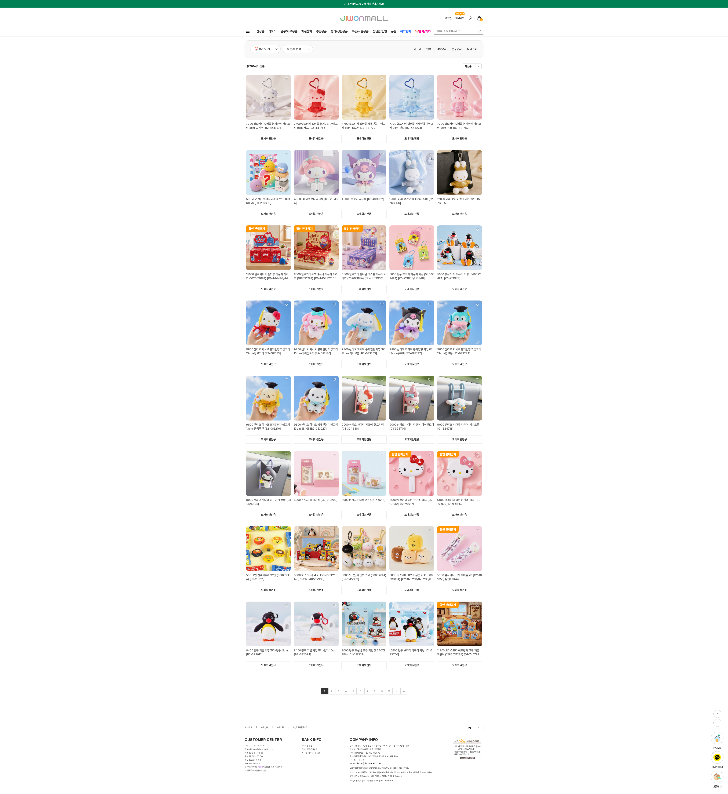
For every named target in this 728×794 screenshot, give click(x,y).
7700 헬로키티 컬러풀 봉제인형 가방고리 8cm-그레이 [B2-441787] (268, 125)
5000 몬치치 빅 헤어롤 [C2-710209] (315, 500)
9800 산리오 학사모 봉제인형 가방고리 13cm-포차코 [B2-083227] (316, 426)
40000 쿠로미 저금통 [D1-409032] (363, 199)
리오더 (272, 31)
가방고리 (441, 49)
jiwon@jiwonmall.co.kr (369, 763)
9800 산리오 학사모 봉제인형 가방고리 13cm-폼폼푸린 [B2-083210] (268, 426)
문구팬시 (457, 49)
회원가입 (459, 18)
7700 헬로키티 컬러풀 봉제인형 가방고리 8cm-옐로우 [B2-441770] (363, 125)
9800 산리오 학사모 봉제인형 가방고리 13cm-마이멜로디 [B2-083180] (316, 351)
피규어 (417, 49)
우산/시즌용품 (360, 31)
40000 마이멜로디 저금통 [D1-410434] (316, 201)
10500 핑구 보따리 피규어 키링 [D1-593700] (410, 652)
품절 (393, 31)
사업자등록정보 (393, 756)
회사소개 (248, 727)
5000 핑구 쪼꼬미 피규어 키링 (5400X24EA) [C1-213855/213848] (411, 276)
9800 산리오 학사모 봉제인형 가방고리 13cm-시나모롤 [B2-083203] (364, 351)
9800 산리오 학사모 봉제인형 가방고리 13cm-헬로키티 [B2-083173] (268, 351)
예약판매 (405, 31)
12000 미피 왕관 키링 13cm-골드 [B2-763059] (459, 201)
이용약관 (280, 727)
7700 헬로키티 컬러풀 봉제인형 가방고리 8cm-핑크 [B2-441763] (459, 125)
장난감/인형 (380, 31)
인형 (428, 49)
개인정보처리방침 (300, 727)
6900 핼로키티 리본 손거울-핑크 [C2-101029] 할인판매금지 (459, 502)
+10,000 (460, 14)
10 (389, 691)
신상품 (260, 31)
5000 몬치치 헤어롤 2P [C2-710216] (363, 500)
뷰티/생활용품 (339, 31)
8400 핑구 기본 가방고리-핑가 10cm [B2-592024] (315, 652)
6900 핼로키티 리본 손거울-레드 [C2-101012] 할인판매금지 (411, 502)
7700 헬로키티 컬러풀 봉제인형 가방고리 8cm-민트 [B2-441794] (411, 125)
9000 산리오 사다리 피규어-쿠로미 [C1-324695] (268, 502)
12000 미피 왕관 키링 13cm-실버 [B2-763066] (411, 201)
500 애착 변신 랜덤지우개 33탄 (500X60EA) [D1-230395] (268, 201)
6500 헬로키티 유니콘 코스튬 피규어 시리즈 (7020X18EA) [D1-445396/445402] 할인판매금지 (364, 276)
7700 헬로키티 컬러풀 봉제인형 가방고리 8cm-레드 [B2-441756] (316, 125)
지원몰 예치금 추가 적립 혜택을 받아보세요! (364, 3)
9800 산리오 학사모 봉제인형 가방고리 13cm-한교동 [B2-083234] (459, 351)
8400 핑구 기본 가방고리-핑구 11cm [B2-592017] (267, 652)
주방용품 (321, 31)
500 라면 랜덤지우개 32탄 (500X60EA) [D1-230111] (268, 577)
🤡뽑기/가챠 (423, 31)
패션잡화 (306, 31)
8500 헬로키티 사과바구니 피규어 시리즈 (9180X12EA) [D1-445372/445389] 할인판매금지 (316, 276)
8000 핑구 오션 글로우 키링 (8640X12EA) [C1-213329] (363, 652)
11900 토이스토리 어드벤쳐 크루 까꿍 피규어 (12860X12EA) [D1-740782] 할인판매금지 (458, 653)
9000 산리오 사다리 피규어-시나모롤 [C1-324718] (458, 426)
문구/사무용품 (289, 31)
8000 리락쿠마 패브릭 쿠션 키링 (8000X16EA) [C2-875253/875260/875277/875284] (411, 577)
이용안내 (264, 727)
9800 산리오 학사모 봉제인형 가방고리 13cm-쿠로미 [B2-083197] (411, 351)
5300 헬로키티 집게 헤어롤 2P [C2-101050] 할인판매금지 (459, 577)
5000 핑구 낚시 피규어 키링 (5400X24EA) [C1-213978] (459, 276)
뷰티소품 (472, 49)
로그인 (448, 18)
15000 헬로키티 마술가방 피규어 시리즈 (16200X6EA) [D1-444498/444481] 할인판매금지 (268, 276)
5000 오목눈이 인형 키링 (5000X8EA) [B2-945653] (364, 577)
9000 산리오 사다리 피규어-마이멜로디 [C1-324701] (411, 426)
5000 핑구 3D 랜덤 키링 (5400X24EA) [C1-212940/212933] (315, 577)
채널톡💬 (262, 767)
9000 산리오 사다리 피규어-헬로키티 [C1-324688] (363, 426)
